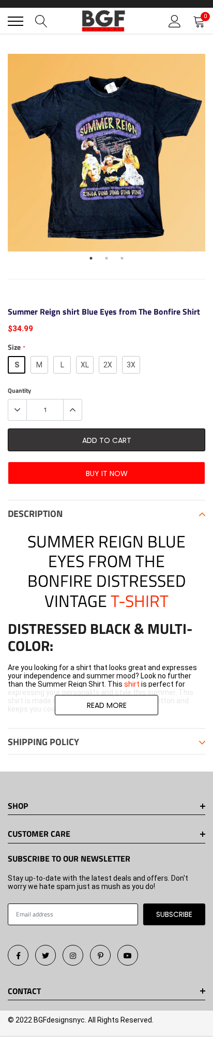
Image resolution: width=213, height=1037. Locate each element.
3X (131, 365)
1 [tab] (91, 258)
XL (85, 365)
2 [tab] (106, 258)
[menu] (15, 21)
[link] (18, 955)
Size (16, 347)
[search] (41, 21)
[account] (175, 21)
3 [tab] (122, 258)
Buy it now (107, 473)
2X (107, 365)
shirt (132, 684)
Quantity (19, 391)
